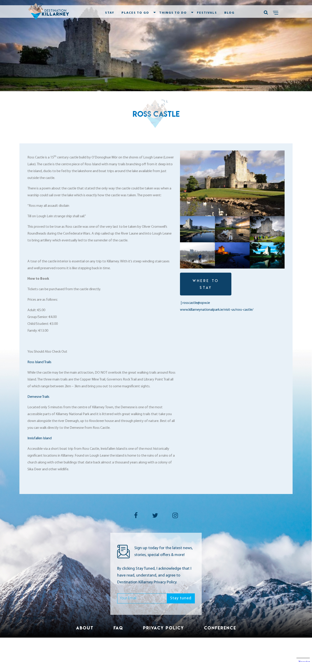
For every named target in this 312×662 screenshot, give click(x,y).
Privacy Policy (163, 628)
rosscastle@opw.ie (196, 303)
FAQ (118, 628)
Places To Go (135, 13)
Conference (220, 628)
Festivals (207, 13)
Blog (229, 13)
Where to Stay (206, 284)
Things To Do (173, 13)
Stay (109, 13)
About (85, 628)
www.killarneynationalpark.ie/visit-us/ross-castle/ (216, 310)
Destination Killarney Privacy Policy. (147, 582)
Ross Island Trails (39, 362)
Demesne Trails (38, 397)
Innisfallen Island (39, 438)
